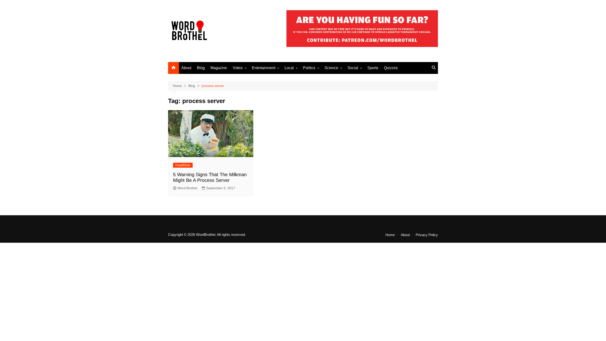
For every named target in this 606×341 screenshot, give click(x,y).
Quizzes (391, 68)
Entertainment (263, 68)
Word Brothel (187, 188)
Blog (201, 68)
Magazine (218, 68)
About (186, 68)
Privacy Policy (427, 235)
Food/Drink (182, 165)
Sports (372, 68)
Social (353, 68)
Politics (309, 68)
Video (238, 68)
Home (390, 235)
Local (289, 68)
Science (331, 68)
